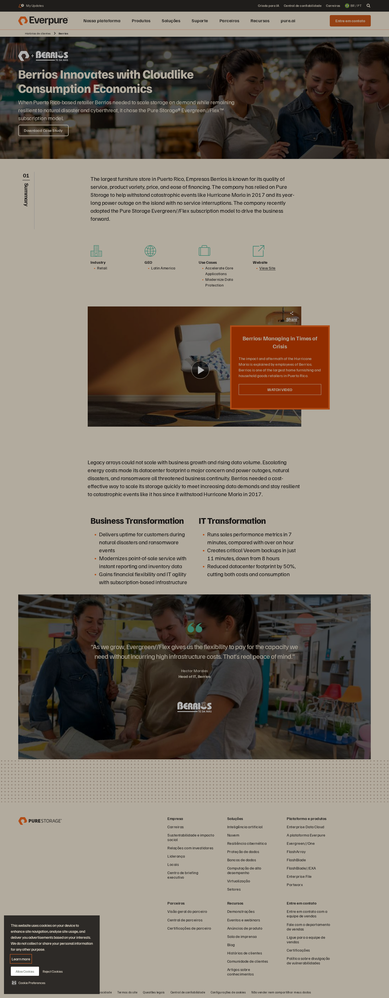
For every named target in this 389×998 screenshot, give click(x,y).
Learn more (21, 958)
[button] (28, 982)
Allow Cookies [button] (25, 971)
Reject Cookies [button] (53, 971)
